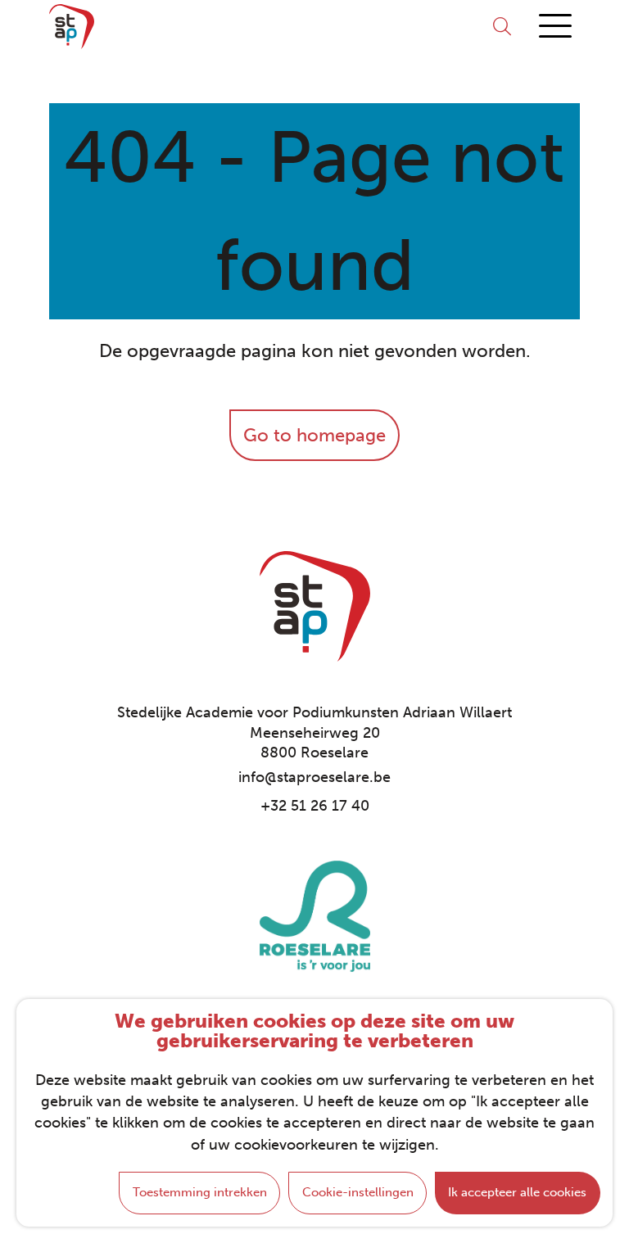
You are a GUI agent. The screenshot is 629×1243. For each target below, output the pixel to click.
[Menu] (555, 26)
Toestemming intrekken (200, 1192)
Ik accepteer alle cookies (517, 1192)
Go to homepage (314, 435)
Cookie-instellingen (358, 1192)
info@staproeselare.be (314, 777)
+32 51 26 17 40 (314, 806)
